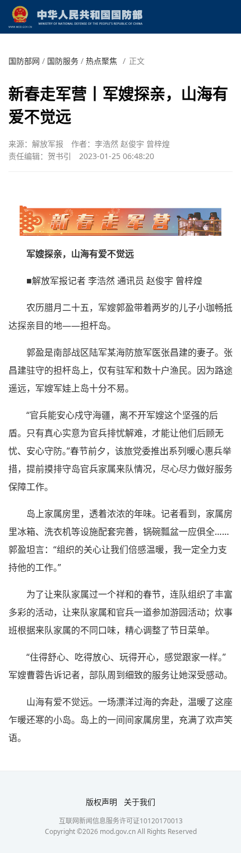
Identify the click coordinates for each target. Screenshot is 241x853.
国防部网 (24, 60)
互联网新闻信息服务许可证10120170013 (121, 821)
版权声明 (101, 801)
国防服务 (62, 60)
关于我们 (139, 801)
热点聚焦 (101, 60)
